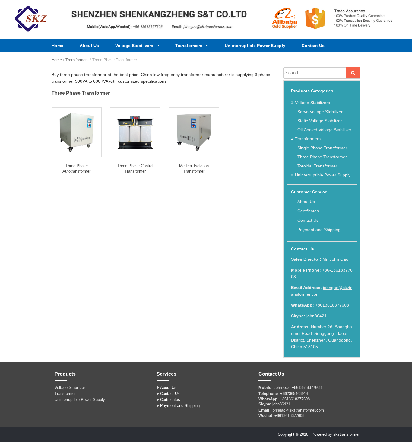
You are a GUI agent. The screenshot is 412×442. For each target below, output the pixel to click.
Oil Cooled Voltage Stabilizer (324, 129)
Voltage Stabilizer (70, 387)
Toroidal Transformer (317, 166)
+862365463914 (294, 393)
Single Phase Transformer (322, 147)
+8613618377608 (307, 387)
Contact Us (313, 45)
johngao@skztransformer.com (298, 410)
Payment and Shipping (319, 229)
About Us (89, 45)
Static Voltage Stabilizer (319, 120)
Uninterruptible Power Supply (255, 45)
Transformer (65, 393)
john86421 (316, 315)
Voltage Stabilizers (134, 45)
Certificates (308, 210)
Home (57, 45)
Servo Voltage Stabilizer (320, 111)
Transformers (189, 45)
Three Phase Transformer (322, 156)
